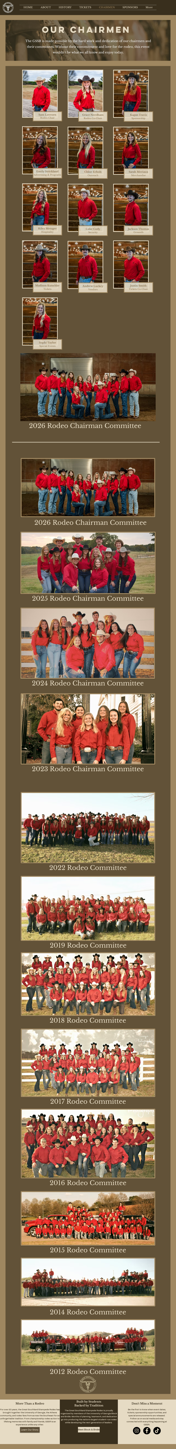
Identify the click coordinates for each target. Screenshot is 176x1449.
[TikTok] (157, 1430)
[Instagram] (136, 1430)
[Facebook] (147, 1430)
